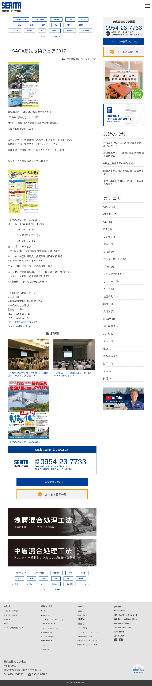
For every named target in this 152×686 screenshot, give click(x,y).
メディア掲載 (39, 19)
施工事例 (108, 326)
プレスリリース (21, 19)
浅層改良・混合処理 (11, 611)
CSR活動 (80, 611)
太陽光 (81, 25)
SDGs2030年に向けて (85, 636)
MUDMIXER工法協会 (122, 623)
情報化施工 (8, 619)
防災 (105, 378)
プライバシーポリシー (122, 627)
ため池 (29, 30)
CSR (70, 19)
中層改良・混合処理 (11, 615)
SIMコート (47, 649)
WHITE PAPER (119, 611)
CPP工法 (15, 30)
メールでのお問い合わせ (124, 41)
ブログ (106, 266)
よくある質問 (119, 636)
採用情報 (117, 607)
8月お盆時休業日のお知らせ (118, 163)
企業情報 (80, 624)
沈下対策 (108, 333)
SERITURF (47, 615)
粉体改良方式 (48, 632)
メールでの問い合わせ (52, 482)
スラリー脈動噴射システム (13, 628)
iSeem (6, 623)
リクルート (85, 30)
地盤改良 (56, 19)
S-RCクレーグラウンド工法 (53, 620)
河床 (43, 25)
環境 (105, 348)
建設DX (54, 30)
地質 (68, 25)
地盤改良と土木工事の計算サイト (126, 619)
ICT (42, 30)
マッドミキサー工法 (50, 628)
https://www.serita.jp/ (26, 322)
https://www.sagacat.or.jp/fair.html (25, 260)
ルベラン (46, 645)
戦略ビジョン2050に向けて (87, 640)
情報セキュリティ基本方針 (87, 645)
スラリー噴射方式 (49, 637)
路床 (31, 25)
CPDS (43, 36)
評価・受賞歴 (82, 615)
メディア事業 (82, 628)
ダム (19, 25)
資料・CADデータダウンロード (125, 615)
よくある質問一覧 (55, 494)
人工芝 (83, 19)
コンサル (57, 36)
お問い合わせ (119, 632)
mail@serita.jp (23, 326)
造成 (55, 25)
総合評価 (70, 30)
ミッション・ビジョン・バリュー (89, 632)
